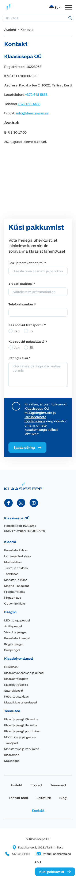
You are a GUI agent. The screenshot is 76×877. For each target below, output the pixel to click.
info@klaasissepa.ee (32, 113)
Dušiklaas (11, 667)
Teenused (58, 785)
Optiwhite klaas (15, 603)
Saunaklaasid (13, 690)
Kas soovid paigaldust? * (27, 341)
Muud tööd (12, 761)
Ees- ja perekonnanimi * (27, 263)
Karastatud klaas (16, 550)
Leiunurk (44, 798)
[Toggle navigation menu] (68, 7)
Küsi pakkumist (51, 872)
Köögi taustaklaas (16, 696)
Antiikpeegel (13, 626)
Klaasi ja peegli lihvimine (20, 725)
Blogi (63, 798)
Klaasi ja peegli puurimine (21, 731)
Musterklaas (13, 562)
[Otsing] (70, 18)
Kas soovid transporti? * (27, 325)
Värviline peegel (15, 632)
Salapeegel (12, 650)
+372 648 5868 (36, 94)
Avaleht (16, 785)
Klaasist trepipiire (16, 685)
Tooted (36, 785)
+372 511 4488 (29, 104)
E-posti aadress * (21, 284)
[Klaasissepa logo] (8, 7)
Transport (11, 743)
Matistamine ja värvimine (21, 749)
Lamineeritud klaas (17, 556)
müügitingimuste (38, 412)
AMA (38, 862)
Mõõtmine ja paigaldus (20, 737)
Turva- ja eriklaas (16, 568)
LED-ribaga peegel (17, 620)
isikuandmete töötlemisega (35, 419)
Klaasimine (11, 755)
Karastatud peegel (17, 638)
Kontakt (38, 810)
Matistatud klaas (15, 580)
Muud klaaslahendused (20, 702)
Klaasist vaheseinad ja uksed (24, 673)
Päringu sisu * (19, 358)
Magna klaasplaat (16, 586)
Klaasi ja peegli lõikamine (21, 719)
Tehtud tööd (18, 798)
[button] (55, 7)
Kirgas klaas (12, 597)
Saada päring (24, 447)
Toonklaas (11, 574)
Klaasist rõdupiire (16, 679)
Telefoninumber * (22, 304)
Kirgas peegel (13, 644)
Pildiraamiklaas (14, 592)
